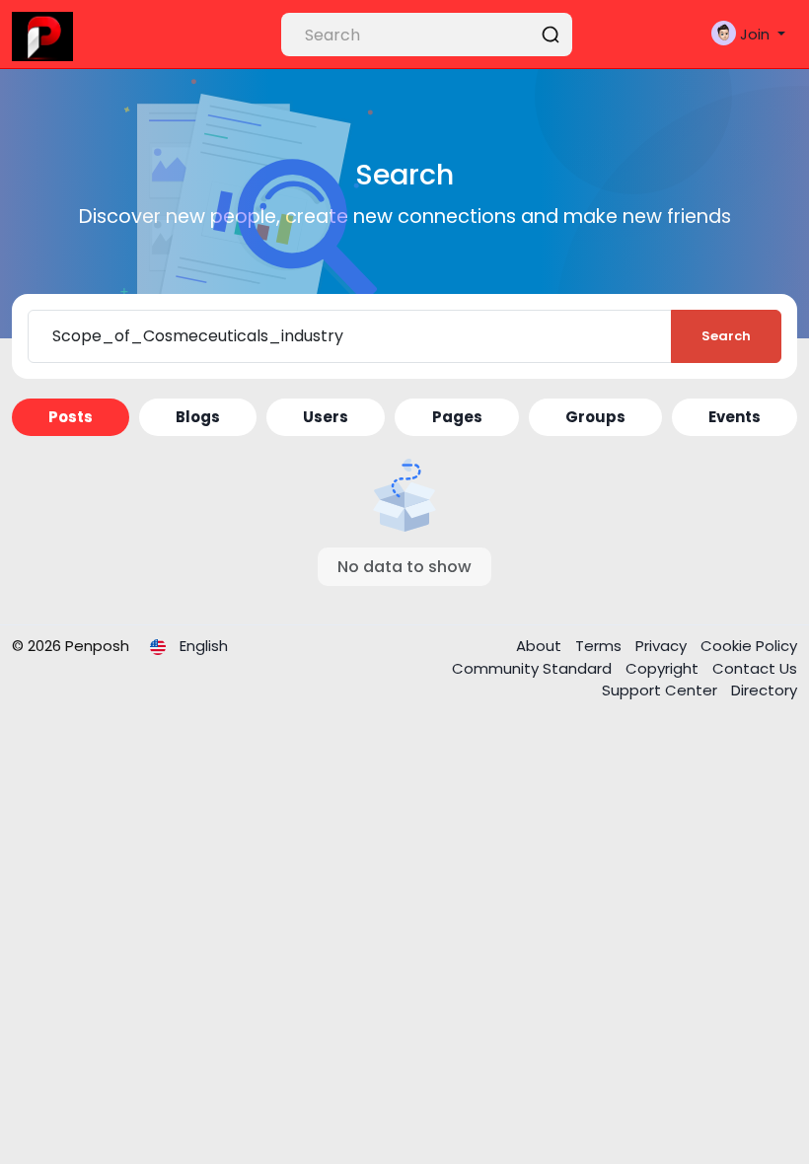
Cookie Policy (748, 645)
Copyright (663, 668)
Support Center (661, 690)
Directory (764, 690)
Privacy (663, 645)
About (540, 645)
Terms (600, 645)
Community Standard (534, 668)
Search (726, 336)
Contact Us (754, 668)
